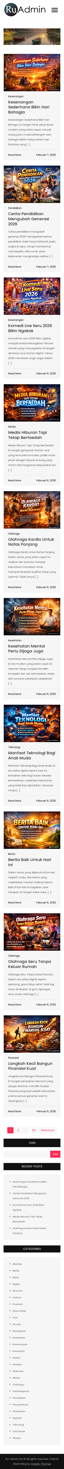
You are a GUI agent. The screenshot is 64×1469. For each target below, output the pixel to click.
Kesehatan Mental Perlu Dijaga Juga (26, 648)
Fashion (17, 1297)
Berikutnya (47, 1130)
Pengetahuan (20, 1404)
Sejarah (17, 1418)
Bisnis (16, 1277)
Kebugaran (19, 1331)
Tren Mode (19, 1431)
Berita (11, 854)
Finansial (13, 1058)
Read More (14, 155)
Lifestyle (17, 1364)
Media (12, 426)
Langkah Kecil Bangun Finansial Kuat (30, 1066)
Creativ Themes (41, 1464)
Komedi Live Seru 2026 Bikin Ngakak (30, 328)
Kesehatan (15, 640)
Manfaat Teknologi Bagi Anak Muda (31, 755)
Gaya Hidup (19, 1311)
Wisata (17, 1438)
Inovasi (17, 1324)
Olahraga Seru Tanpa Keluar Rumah (29, 964)
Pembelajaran (21, 1391)
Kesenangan (16, 96)
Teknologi (14, 747)
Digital (16, 1284)
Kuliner (16, 1357)
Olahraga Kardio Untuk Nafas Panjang (31, 542)
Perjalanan (19, 1411)
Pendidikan (15, 208)
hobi (15, 1317)
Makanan (18, 1371)
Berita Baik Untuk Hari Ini (29, 862)
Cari (32, 1143)
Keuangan (19, 1351)
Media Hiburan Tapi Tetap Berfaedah (27, 435)
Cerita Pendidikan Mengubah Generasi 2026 (28, 219)
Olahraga (14, 533)
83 (33, 1130)
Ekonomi (18, 1290)
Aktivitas (17, 1264)
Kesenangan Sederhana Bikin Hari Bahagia (28, 107)
